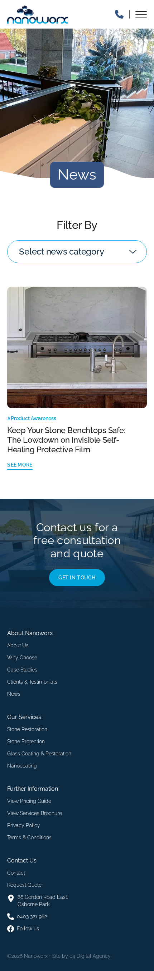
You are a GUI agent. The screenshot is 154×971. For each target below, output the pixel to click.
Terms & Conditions (29, 837)
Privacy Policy (23, 825)
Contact (16, 873)
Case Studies (22, 670)
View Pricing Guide (29, 801)
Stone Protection (26, 741)
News (13, 694)
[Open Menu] (141, 14)
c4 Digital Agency (90, 956)
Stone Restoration (27, 729)
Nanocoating (22, 766)
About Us (18, 645)
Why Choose (22, 657)
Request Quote (24, 885)
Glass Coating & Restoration (39, 753)
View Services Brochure (34, 813)
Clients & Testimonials (32, 682)
